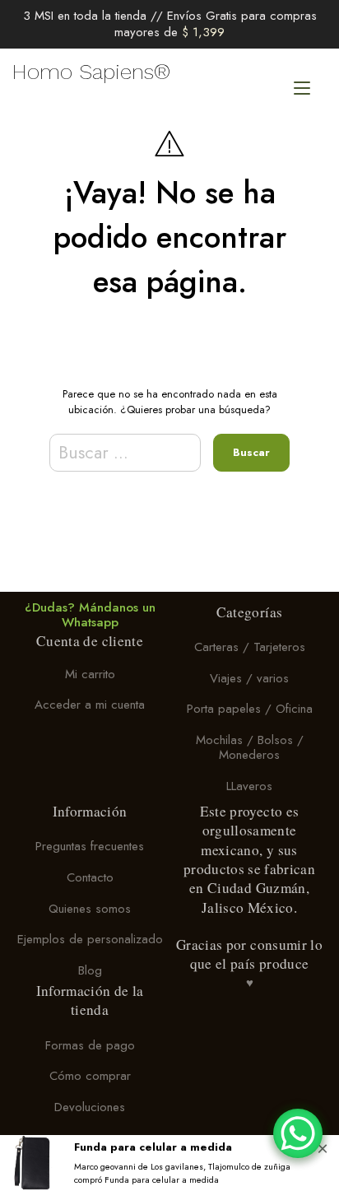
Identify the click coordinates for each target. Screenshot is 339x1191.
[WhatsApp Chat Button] (298, 1133)
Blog (90, 970)
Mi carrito (90, 674)
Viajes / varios (249, 678)
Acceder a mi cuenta (90, 705)
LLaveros (249, 786)
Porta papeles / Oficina (250, 709)
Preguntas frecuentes (89, 847)
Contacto (90, 877)
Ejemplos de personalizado (90, 940)
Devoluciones (89, 1107)
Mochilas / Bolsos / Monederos (250, 747)
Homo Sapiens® (91, 71)
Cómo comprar (90, 1076)
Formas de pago (90, 1045)
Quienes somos (90, 908)
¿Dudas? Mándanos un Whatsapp (90, 615)
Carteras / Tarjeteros (249, 647)
